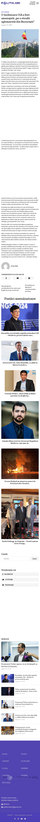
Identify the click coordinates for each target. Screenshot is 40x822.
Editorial (6, 783)
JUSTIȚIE (5, 761)
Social (5, 768)
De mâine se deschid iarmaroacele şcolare (30, 288)
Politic (24, 754)
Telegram (9, 585)
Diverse (24, 775)
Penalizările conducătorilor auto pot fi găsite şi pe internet (10, 288)
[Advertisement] (20, 118)
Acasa (4, 754)
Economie (25, 761)
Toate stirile (32, 3)
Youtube (9, 580)
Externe (5, 12)
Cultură (5, 775)
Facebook (8, 574)
